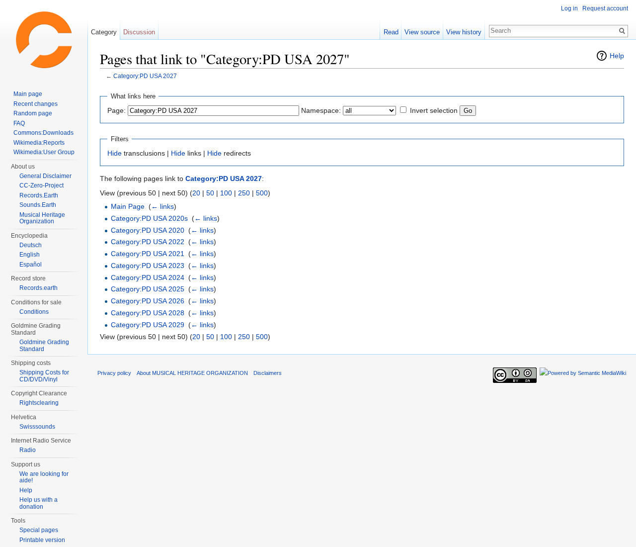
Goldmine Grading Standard (44, 346)
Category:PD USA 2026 (147, 301)
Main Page (128, 206)
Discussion (139, 32)
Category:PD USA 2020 (147, 230)
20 (196, 193)
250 (244, 193)
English (29, 254)
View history (463, 32)
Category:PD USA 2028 (147, 313)
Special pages (38, 530)
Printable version (42, 540)
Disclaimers (267, 373)
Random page (32, 113)
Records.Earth (38, 195)
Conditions (34, 311)
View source (422, 32)
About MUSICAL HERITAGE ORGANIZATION (192, 373)
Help (617, 56)
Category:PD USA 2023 (147, 266)
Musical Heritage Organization (42, 218)
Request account (605, 8)
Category (104, 32)
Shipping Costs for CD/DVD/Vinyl (44, 376)
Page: (116, 110)
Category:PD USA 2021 (147, 254)
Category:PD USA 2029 (147, 325)
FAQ (19, 123)
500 (262, 193)
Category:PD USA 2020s (149, 218)
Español (30, 264)
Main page (27, 94)
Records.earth (38, 287)
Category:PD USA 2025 (147, 289)
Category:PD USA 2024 (147, 277)
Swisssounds (37, 426)
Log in (569, 8)
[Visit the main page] (43, 40)
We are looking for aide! (44, 477)
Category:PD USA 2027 (145, 76)
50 (210, 193)
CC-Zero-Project (41, 185)
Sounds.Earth (37, 204)
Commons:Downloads (43, 132)
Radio (27, 450)
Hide (114, 153)
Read (391, 32)
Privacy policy (114, 373)
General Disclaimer (45, 176)
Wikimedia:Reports (39, 142)
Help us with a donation (38, 503)
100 (226, 193)
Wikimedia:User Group (44, 152)
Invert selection (434, 110)
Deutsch (30, 245)
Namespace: (321, 110)
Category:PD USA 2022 (147, 242)
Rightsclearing (39, 402)
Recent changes (35, 103)
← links (162, 206)
